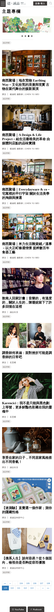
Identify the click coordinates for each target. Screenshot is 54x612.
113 (32, 588)
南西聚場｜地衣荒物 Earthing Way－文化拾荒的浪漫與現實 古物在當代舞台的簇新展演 (25, 85)
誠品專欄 (6, 43)
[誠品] (16, 3)
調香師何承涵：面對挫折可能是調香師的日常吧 (27, 355)
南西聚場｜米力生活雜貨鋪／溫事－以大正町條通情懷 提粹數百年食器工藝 (27, 248)
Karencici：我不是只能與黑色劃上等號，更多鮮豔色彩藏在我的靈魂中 (27, 407)
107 (41, 583)
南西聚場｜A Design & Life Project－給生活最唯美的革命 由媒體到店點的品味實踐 (26, 139)
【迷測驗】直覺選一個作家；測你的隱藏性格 (27, 510)
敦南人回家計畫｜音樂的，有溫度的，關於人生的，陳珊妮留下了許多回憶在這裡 (27, 302)
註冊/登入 (40, 3)
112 (25, 588)
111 (18, 588)
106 (34, 583)
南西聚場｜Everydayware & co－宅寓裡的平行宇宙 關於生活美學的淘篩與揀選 (26, 194)
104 (21, 583)
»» (48, 588)
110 (12, 588)
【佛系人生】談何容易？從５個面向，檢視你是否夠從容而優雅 (27, 560)
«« (5, 583)
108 (48, 583)
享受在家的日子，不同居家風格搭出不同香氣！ (27, 460)
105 (28, 583)
